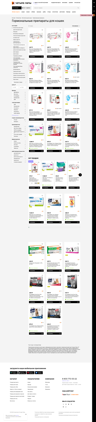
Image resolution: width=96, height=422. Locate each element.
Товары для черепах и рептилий (17, 396)
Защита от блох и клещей (15, 389)
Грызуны (39, 11)
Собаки (33, 11)
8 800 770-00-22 (69, 379)
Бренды (29, 384)
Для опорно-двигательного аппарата (19, 47)
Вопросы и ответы (32, 400)
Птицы (49, 11)
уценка (74, 11)
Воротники (15, 79)
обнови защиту (16, 11)
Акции (29, 382)
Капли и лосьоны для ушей (19, 77)
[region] (46, 11)
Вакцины (15, 31)
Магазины (47, 382)
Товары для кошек (14, 384)
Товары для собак (14, 386)
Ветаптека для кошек (18, 27)
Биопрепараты (16, 69)
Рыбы (44, 11)
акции (23, 11)
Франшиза (47, 389)
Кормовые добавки (17, 55)
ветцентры (77, 2)
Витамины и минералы (18, 33)
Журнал (29, 398)
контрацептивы (37, 344)
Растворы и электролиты (19, 73)
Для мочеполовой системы (19, 49)
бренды (68, 11)
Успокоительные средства (19, 35)
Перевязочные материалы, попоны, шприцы (17, 63)
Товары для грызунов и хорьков (17, 393)
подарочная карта (56, 2)
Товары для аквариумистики (16, 391)
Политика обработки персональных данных (44, 412)
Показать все (15, 115)
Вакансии (47, 386)
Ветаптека (55, 11)
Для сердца (16, 51)
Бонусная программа (32, 386)
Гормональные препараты (19, 44)
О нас (46, 384)
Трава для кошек (17, 71)
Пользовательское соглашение (42, 416)
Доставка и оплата (32, 393)
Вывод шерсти (16, 39)
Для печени (15, 53)
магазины (64, 2)
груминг (71, 2)
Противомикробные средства (17, 67)
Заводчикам (30, 389)
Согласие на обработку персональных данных (43, 414)
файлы (17, 415)
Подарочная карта (14, 382)
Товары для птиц (13, 398)
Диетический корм (17, 29)
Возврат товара (31, 396)
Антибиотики (16, 37)
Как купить (30, 391)
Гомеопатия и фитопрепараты (17, 42)
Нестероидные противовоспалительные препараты (18, 59)
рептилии (62, 11)
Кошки (28, 11)
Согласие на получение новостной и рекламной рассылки (69, 413)
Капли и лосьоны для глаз (19, 75)
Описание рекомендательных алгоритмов (68, 415)
